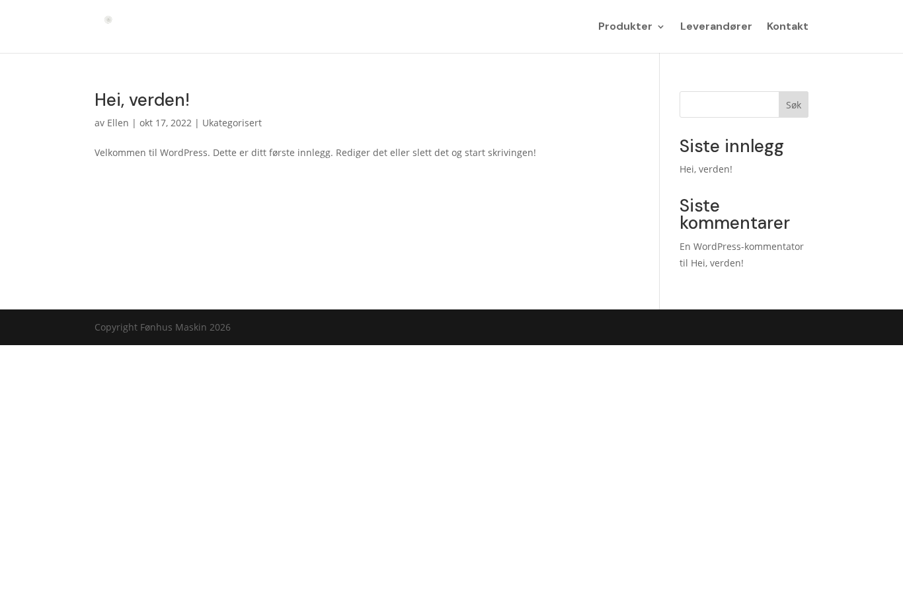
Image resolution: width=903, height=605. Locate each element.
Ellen (118, 122)
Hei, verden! (142, 100)
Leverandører (716, 27)
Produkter (625, 27)
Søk (793, 105)
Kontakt (787, 27)
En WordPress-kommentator (742, 246)
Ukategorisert (232, 122)
